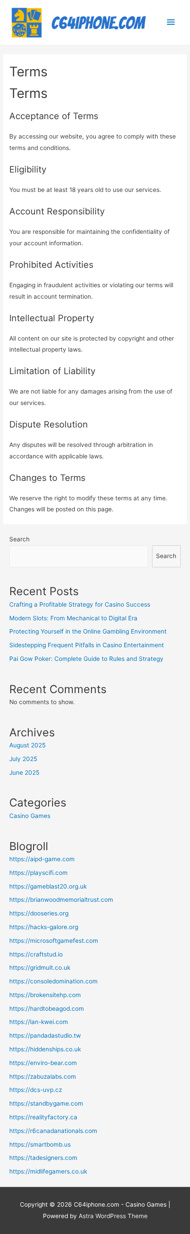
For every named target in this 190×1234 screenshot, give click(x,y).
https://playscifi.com (38, 872)
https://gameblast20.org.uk (48, 886)
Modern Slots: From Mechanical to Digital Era (73, 618)
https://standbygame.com (46, 1103)
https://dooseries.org (38, 913)
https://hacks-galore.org (43, 926)
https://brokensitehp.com (45, 994)
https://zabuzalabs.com (42, 1076)
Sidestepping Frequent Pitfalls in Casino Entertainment (86, 645)
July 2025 (23, 758)
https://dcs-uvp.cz (35, 1089)
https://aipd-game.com (42, 859)
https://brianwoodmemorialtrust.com (61, 899)
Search (19, 539)
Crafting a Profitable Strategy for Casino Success (79, 604)
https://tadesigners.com (43, 1157)
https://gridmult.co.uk (39, 967)
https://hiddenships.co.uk (45, 1049)
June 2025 (24, 772)
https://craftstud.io (36, 954)
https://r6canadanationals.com (53, 1130)
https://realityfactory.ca (43, 1117)
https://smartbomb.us (40, 1144)
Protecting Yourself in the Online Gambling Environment (88, 631)
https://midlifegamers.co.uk (48, 1171)
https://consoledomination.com (53, 981)
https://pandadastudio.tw (45, 1035)
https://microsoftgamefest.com (53, 940)
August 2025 (27, 745)
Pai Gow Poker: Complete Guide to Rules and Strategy (86, 658)
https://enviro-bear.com (43, 1062)
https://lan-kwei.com (38, 1021)
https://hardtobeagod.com (46, 1008)
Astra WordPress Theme (113, 1215)
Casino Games (29, 815)
